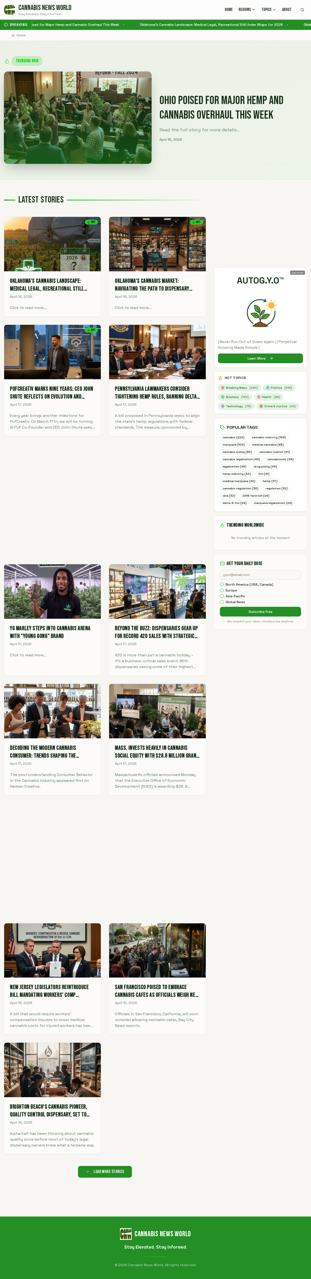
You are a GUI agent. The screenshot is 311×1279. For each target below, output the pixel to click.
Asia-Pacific (235, 596)
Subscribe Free (260, 611)
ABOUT (287, 9)
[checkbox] (222, 584)
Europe (231, 590)
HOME (229, 9)
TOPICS (266, 9)
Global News (235, 602)
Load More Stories (109, 1171)
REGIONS (245, 9)
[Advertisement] (105, 500)
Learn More (257, 358)
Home (21, 35)
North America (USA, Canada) (249, 584)
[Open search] (302, 10)
